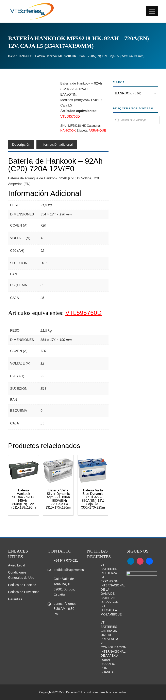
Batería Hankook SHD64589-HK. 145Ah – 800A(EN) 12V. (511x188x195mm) (25, 498)
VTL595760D (70, 116)
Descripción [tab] (21, 144)
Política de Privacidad (23, 592)
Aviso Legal (16, 565)
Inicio (11, 56)
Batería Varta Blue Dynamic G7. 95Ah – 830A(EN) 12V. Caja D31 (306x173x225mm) (95, 498)
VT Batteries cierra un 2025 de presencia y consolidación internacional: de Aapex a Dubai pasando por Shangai (113, 647)
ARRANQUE (97, 130)
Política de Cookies (22, 585)
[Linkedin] (130, 561)
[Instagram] (140, 561)
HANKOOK (25, 56)
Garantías (15, 599)
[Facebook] (149, 561)
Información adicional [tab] (56, 144)
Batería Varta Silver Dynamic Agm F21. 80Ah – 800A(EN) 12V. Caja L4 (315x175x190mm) (60, 498)
